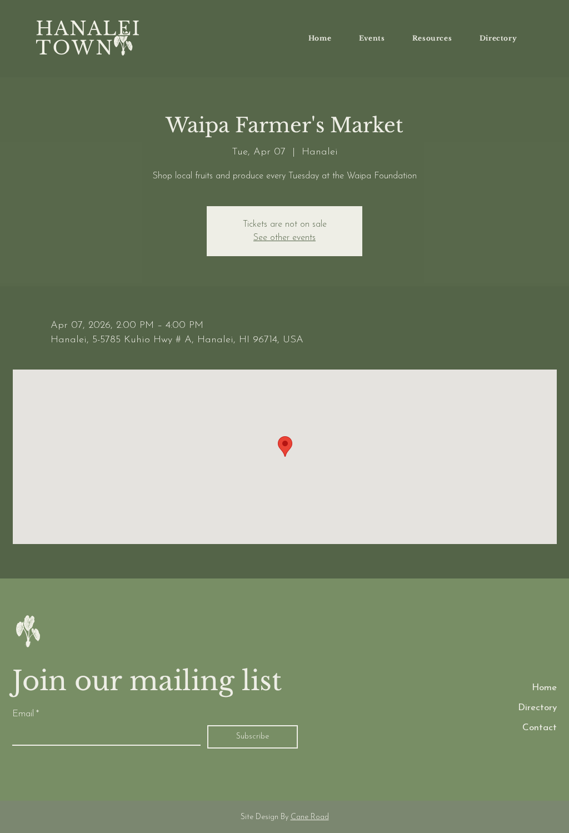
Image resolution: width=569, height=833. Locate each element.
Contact (539, 727)
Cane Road (310, 817)
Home (544, 687)
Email (25, 714)
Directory (537, 707)
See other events (284, 237)
